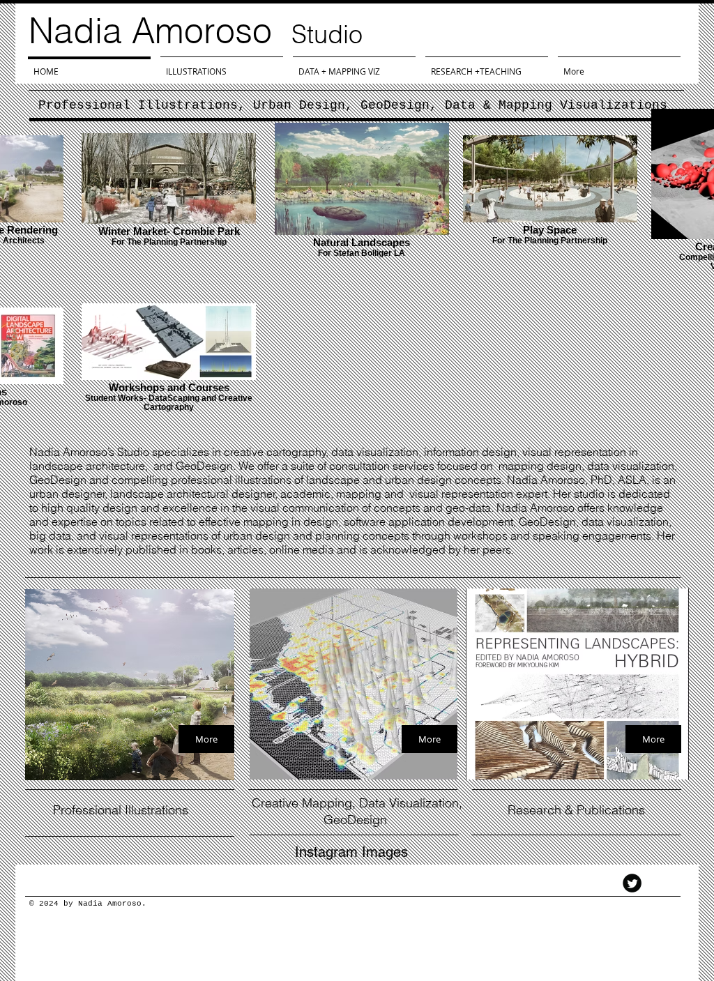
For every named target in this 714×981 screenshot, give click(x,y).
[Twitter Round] (632, 883)
